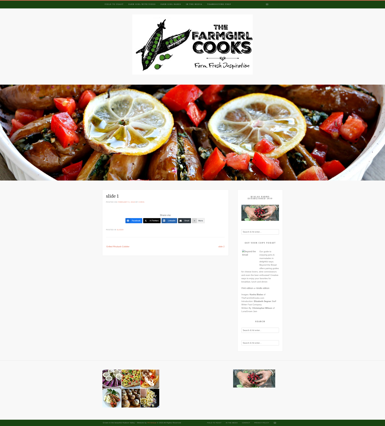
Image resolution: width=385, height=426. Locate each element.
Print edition (247, 288)
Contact (246, 423)
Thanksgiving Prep (219, 4)
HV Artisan (152, 423)
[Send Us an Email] (267, 4)
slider (120, 230)
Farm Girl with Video (142, 4)
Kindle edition (262, 288)
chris (141, 202)
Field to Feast (114, 4)
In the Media (194, 4)
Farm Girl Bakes (170, 4)
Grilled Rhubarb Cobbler (117, 246)
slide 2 (221, 246)
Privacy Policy (261, 423)
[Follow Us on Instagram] (275, 4)
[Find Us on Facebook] (271, 4)
